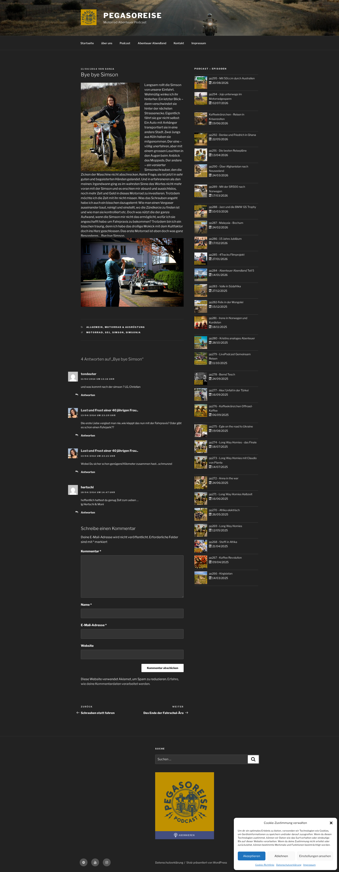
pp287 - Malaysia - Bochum (226, 222)
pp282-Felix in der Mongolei (226, 302)
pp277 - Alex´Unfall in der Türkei (229, 390)
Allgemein (94, 327)
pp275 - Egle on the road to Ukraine (231, 426)
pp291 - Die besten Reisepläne (228, 150)
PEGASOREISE (132, 15)
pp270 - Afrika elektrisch (224, 510)
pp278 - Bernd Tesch (222, 374)
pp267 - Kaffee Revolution (225, 557)
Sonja (110, 69)
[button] (331, 823)
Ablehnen (281, 856)
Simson (118, 332)
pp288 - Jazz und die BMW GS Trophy (232, 207)
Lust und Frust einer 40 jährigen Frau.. (109, 410)
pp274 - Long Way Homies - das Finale (233, 442)
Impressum (309, 864)
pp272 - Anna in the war (223, 478)
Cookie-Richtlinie (264, 864)
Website (87, 646)
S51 (107, 332)
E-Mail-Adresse (94, 625)
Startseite (87, 43)
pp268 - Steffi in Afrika (223, 542)
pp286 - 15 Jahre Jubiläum (225, 238)
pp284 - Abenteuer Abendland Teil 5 (231, 270)
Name (86, 605)
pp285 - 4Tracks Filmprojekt (226, 254)
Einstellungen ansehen (315, 856)
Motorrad (94, 332)
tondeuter (88, 374)
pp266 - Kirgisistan (220, 573)
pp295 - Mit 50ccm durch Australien (232, 78)
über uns (106, 43)
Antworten (88, 395)
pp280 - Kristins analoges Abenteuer (232, 338)
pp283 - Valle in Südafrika (225, 286)
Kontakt (179, 43)
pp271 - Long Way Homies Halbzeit (230, 494)
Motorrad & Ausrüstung (125, 327)
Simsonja (133, 332)
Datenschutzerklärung (288, 864)
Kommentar (91, 551)
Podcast (125, 43)
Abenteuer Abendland (152, 43)
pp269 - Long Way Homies (225, 526)
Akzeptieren (251, 856)
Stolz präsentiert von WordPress (206, 862)
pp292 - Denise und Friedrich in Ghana (232, 134)
